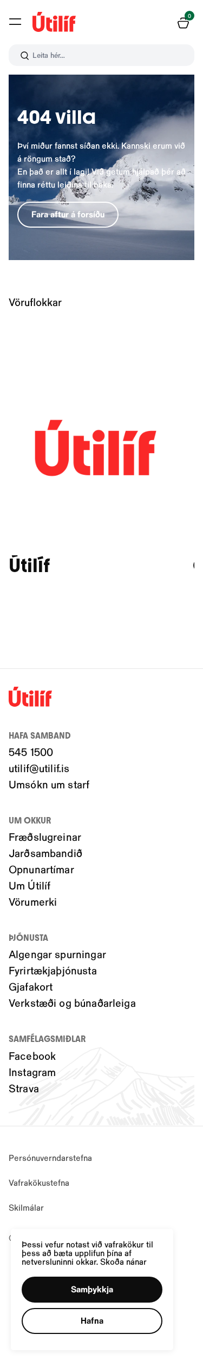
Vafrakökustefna (39, 1182)
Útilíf (29, 565)
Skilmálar (26, 1207)
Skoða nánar (123, 1261)
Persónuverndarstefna (50, 1157)
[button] (15, 21)
